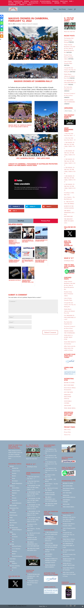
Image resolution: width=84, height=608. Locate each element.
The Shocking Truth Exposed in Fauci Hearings (68, 40)
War (13, 541)
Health (70, 1)
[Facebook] (1, 16)
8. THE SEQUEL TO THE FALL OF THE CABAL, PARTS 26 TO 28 (33, 519)
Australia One (15, 468)
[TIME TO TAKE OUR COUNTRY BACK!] (70, 273)
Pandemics (14, 493)
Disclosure (24, 3)
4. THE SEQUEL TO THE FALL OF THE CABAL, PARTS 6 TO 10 (33, 494)
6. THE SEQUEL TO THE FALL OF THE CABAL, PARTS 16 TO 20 (33, 507)
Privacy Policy (67, 432)
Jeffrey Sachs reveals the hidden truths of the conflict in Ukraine (69, 348)
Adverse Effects (15, 488)
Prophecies (14, 563)
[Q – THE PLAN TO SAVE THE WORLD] (70, 25)
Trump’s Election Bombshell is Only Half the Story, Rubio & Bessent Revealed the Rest (69, 48)
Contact (70, 9)
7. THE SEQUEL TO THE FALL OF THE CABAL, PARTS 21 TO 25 (33, 513)
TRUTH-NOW (67, 405)
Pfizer (13, 495)
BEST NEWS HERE (69, 385)
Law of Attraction (34, 1)
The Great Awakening (46, 3)
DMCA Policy (67, 429)
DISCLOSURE (13, 505)
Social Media (18, 3)
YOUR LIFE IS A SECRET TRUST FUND (68, 337)
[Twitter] (1, 19)
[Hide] (0, 39)
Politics (64, 3)
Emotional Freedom (18, 1)
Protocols (14, 498)
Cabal (13, 510)
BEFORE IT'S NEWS (69, 382)
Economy (14, 473)
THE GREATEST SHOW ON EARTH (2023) (69, 221)
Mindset (10, 1)
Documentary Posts (33, 3)
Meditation (26, 1)
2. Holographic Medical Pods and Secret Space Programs (32, 582)
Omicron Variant (16, 490)
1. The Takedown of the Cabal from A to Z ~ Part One (51, 451)
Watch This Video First (69, 31)
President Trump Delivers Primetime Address (68, 57)
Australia (29, 4)
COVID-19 (21, 4)
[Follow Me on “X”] (70, 237)
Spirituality (56, 3)
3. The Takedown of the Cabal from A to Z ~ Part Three (51, 464)
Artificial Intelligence (17, 529)
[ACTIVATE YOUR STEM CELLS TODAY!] (51, 581)
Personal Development (45, 1)
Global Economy (64, 1)
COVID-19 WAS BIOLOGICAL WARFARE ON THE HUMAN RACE (51, 545)
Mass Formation (13, 522)
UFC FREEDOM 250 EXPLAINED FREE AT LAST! (70, 82)
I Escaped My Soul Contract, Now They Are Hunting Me (70, 69)
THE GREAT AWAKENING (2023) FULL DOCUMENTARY (33, 544)
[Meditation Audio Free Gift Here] (70, 423)
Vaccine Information (16, 503)
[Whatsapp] (1, 23)
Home (55, 9)
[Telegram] (1, 26)
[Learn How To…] (70, 374)
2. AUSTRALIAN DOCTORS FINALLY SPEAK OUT (50, 539)
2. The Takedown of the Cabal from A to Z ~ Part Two (51, 457)
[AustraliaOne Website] (69, 462)
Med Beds (12, 525)
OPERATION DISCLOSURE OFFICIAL (67, 396)
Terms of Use (67, 434)
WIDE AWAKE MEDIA (69, 408)
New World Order (12, 4)
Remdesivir (14, 500)
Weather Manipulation (17, 483)
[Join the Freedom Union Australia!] (70, 254)
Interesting (10, 3)
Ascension (14, 567)
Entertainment (55, 1)
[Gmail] (1, 32)
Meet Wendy (62, 9)
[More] (1, 36)
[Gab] (1, 29)
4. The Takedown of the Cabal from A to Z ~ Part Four (51, 470)
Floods (13, 478)
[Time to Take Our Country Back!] (69, 475)
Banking (14, 534)
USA (13, 539)
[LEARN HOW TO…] (51, 593)
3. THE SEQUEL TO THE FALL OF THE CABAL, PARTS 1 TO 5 (33, 487)
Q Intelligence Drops (69, 260)
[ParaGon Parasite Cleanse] (69, 599)
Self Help (12, 544)
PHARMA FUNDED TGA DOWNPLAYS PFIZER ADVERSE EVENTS (51, 560)
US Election (15, 536)
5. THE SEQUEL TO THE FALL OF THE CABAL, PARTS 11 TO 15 (33, 500)
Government (15, 481)
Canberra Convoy (26, 24)
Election (14, 476)
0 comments (35, 24)
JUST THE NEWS (68, 392)
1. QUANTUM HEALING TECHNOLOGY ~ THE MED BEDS (33, 576)
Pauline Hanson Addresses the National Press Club (69, 76)
